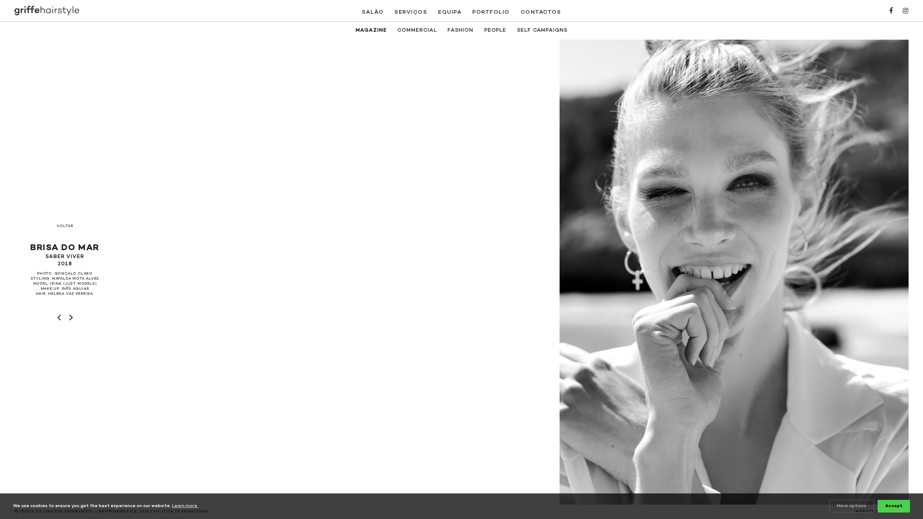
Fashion (460, 30)
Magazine (371, 30)
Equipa (450, 12)
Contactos (541, 12)
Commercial (417, 30)
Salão (373, 12)
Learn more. (185, 506)
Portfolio (491, 12)
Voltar (65, 226)
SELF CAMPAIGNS (542, 30)
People (495, 30)
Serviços (410, 12)
